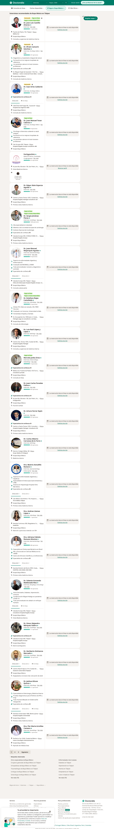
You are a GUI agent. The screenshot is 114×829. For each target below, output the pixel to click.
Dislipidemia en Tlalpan (66, 772)
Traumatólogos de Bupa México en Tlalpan (24, 769)
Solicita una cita (62, 30)
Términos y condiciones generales (20, 804)
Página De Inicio (14, 785)
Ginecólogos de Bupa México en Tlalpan (23, 775)
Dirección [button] (15, 101)
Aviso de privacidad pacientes (19, 806)
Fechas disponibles (36, 8)
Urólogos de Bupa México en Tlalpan (22, 772)
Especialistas (38, 804)
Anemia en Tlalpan (64, 769)
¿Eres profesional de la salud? (92, 3)
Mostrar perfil (62, 168)
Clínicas (36, 806)
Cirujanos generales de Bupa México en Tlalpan (26, 763)
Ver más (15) (15, 778)
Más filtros (73, 8)
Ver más (32, 27)
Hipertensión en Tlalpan (66, 766)
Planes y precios (63, 804)
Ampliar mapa (90, 18)
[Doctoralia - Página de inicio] (20, 2)
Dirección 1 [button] (15, 276)
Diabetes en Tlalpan (65, 763)
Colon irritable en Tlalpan (67, 775)
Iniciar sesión (75, 3)
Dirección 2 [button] (25, 276)
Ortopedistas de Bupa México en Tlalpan (23, 766)
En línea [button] (25, 101)
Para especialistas (63, 806)
